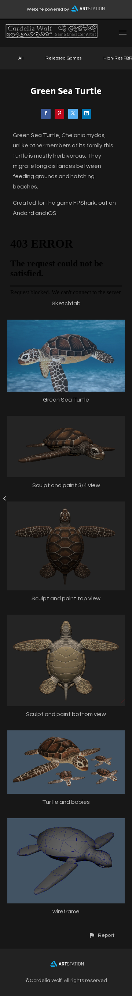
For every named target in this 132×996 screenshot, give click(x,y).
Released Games (63, 58)
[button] (101, 935)
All (20, 58)
